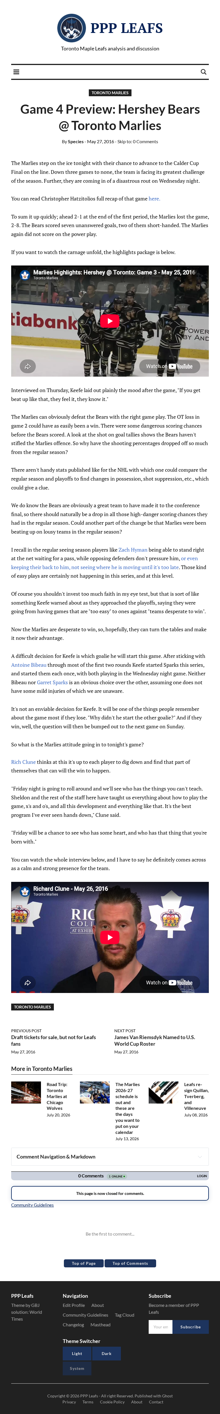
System (77, 1368)
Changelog (73, 1324)
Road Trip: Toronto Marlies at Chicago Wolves (57, 1096)
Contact (156, 1401)
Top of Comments (130, 1263)
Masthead (101, 1324)
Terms (87, 1401)
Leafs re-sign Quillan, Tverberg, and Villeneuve (196, 1096)
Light (77, 1353)
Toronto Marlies (110, 92)
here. (154, 198)
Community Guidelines (85, 1314)
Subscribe (190, 1326)
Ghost (167, 1395)
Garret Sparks (52, 682)
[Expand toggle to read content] (200, 1156)
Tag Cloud (124, 1314)
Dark (107, 1353)
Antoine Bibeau (28, 664)
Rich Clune (23, 761)
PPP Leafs (127, 28)
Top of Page (84, 1263)
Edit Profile (74, 1305)
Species (73, 141)
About (97, 1305)
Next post (124, 1030)
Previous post (26, 1030)
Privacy (69, 1401)
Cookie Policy (112, 1401)
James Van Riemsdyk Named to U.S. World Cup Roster (154, 1040)
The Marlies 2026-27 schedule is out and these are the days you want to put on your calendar (127, 1107)
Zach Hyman (133, 549)
